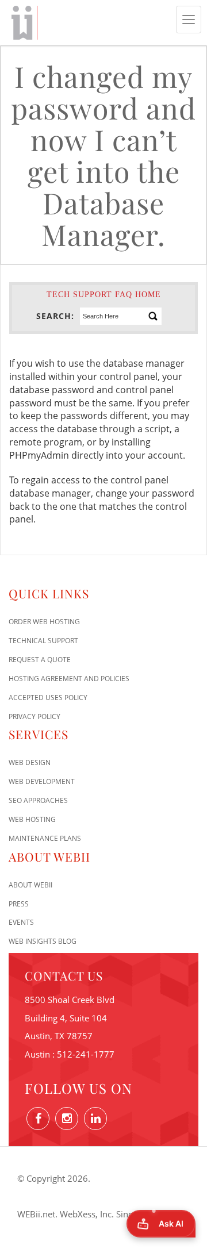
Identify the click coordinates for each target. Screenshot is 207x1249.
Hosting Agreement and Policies (69, 678)
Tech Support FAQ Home (104, 294)
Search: (55, 315)
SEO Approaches (38, 800)
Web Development (42, 781)
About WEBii (30, 885)
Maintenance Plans (45, 838)
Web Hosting (32, 819)
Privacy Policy (34, 716)
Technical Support (43, 640)
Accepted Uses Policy (48, 697)
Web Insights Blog (42, 941)
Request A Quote (40, 659)
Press (19, 904)
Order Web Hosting (44, 622)
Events (21, 922)
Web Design (30, 762)
